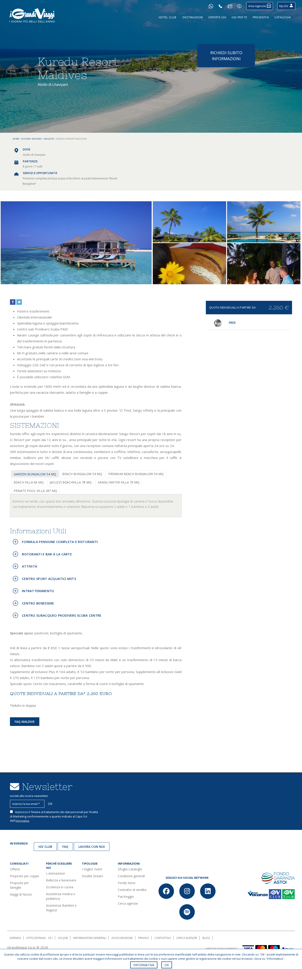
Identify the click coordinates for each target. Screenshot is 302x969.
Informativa (22, 820)
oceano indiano (31, 138)
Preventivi (261, 17)
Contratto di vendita (132, 890)
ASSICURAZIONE (122, 938)
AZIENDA (15, 938)
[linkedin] (208, 891)
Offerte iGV (217, 17)
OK (166, 965)
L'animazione (55, 873)
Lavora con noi (91, 846)
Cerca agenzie (128, 903)
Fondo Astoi (126, 883)
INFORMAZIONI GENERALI (89, 938)
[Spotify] (187, 912)
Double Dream (92, 876)
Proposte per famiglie (19, 885)
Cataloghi (282, 17)
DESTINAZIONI (193, 17)
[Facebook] (166, 891)
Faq (65, 846)
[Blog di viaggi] (230, 6)
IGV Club (45, 846)
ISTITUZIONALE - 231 (39, 938)
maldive (49, 138)
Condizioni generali (131, 876)
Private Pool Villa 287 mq (35, 491)
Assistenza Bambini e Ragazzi (61, 907)
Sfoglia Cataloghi (130, 869)
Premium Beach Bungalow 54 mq (136, 474)
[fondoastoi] (278, 877)
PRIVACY (143, 938)
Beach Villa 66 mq (29, 482)
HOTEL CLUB (167, 17)
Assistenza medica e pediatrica (60, 896)
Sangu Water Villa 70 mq (119, 482)
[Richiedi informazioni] (239, 6)
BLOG (206, 938)
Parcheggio (126, 896)
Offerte (15, 869)
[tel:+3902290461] (220, 6)
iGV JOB (63, 938)
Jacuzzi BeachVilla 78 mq (71, 482)
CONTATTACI (163, 938)
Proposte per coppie (24, 876)
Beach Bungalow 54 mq (82, 474)
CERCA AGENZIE (186, 938)
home (16, 138)
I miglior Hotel (92, 869)
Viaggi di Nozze (21, 894)
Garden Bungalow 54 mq (35, 474)
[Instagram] (187, 891)
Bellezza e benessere (61, 880)
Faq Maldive (25, 722)
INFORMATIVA (143, 965)
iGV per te (239, 17)
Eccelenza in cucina (59, 887)
